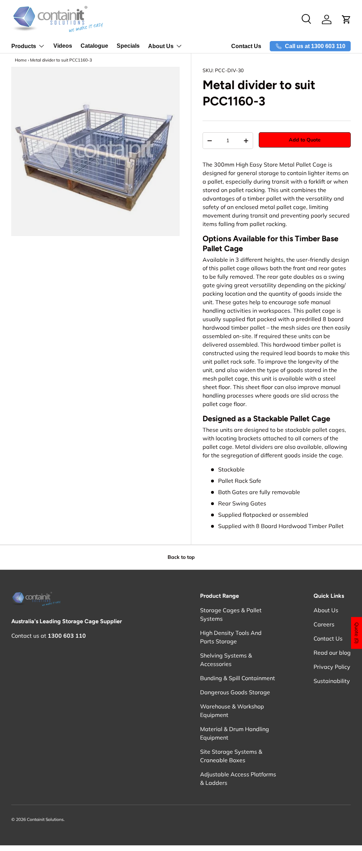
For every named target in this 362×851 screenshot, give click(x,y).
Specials (128, 46)
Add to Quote (305, 140)
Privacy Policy (332, 666)
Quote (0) (357, 632)
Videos (62, 46)
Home (21, 60)
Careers (324, 624)
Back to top (181, 557)
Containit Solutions (45, 819)
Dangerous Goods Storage (235, 692)
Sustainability (332, 680)
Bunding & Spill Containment (237, 678)
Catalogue (94, 46)
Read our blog (332, 652)
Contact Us (246, 46)
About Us (326, 610)
